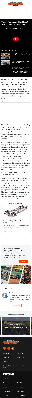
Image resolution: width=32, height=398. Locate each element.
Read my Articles (15, 305)
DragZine (5, 387)
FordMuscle (6, 391)
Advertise (6, 361)
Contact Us (20, 353)
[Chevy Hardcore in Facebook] (8, 348)
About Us (6, 353)
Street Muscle (21, 395)
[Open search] (29, 3)
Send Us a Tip (7, 357)
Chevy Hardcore (8, 383)
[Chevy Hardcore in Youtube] (12, 348)
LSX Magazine (21, 391)
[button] (16, 39)
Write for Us (20, 357)
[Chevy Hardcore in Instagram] (4, 348)
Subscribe (23, 261)
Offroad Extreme (8, 395)
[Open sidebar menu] (2, 4)
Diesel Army (20, 383)
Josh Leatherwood (7, 231)
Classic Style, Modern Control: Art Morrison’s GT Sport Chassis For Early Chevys (14, 220)
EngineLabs (20, 387)
